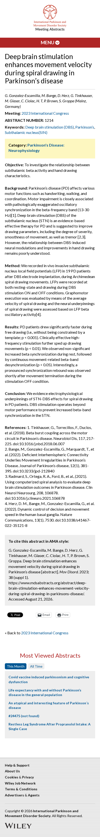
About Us (12, 771)
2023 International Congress (45, 113)
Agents (34, 795)
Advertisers (14, 795)
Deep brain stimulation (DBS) (49, 127)
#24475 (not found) (23, 716)
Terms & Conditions (21, 789)
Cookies (11, 777)
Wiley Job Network (20, 783)
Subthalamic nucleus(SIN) (26, 132)
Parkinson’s (84, 127)
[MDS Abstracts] (50, 30)
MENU (48, 42)
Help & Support (17, 765)
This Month (16, 666)
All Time (36, 666)
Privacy (28, 777)
